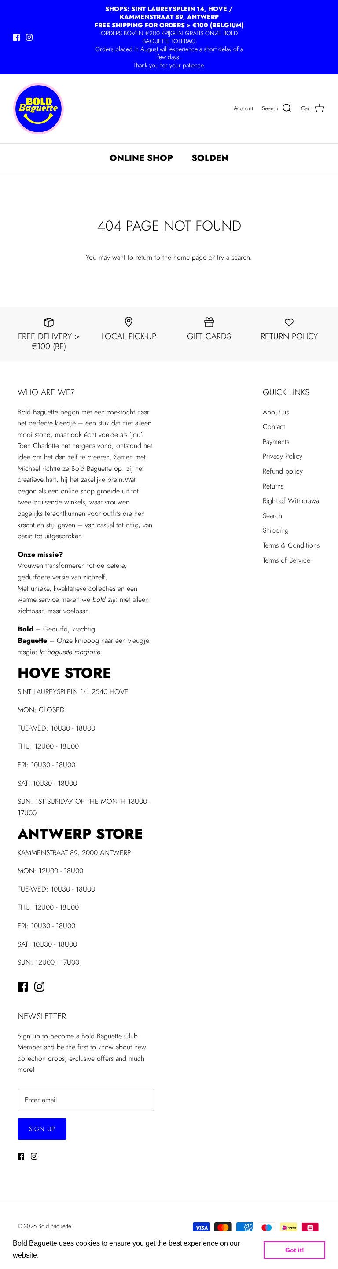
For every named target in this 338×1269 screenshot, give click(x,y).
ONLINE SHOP (141, 158)
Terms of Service (286, 560)
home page (189, 257)
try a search (233, 257)
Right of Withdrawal (291, 501)
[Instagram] (29, 37)
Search (272, 516)
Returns (273, 486)
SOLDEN (209, 158)
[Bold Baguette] (38, 108)
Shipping (276, 530)
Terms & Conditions (291, 545)
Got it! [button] (294, 1250)
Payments (276, 442)
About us (276, 412)
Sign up (42, 1128)
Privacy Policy (282, 456)
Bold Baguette (54, 1226)
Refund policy (283, 471)
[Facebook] (16, 37)
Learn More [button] (59, 1255)
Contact (274, 427)
